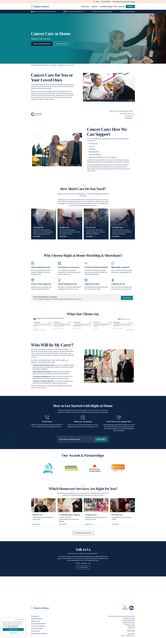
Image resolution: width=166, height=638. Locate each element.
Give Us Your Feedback (38, 626)
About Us (94, 6)
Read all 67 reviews (129, 329)
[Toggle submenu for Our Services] (90, 6)
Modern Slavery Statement (39, 633)
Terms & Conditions (37, 628)
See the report (129, 118)
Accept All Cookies (13, 629)
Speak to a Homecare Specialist (41, 43)
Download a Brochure (61, 43)
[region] (13, 627)
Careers (130, 6)
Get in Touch (127, 298)
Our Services (85, 6)
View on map (131, 630)
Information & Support (106, 6)
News (115, 6)
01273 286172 (84, 567)
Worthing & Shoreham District (39, 65)
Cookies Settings (13, 632)
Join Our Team (35, 621)
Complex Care (61, 65)
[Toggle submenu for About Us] (98, 6)
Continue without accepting (19, 619)
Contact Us (121, 6)
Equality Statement (37, 618)
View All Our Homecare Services (83, 533)
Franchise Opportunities (38, 623)
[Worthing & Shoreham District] (40, 6)
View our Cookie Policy (12, 626)
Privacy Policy (35, 631)
